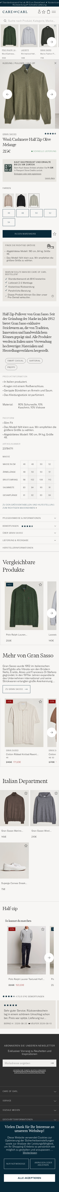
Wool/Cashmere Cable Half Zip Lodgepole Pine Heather (8, 54)
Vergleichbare (19, 566)
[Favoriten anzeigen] (43, 12)
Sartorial (34, 360)
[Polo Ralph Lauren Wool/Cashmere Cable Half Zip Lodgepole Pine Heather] (24, 632)
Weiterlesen (30, 1152)
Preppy (11, 367)
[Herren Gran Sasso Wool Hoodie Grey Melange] (44, 808)
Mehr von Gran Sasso (28, 655)
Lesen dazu (50, 178)
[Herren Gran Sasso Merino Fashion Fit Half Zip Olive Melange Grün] (48, 36)
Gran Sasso (45, 50)
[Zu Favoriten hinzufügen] (39, 585)
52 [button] (50, 213)
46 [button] (9, 213)
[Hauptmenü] (54, 12)
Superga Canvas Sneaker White (14, 883)
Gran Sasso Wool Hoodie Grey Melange (42, 831)
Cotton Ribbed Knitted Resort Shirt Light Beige (21, 754)
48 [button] (22, 213)
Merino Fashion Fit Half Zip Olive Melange (47, 54)
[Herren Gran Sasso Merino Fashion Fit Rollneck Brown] (14, 808)
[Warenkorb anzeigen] (48, 12)
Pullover (19, 63)
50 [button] (36, 213)
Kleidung (7, 63)
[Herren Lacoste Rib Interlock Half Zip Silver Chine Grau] (29, 36)
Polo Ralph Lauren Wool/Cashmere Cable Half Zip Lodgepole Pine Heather (22, 634)
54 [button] (9, 222)
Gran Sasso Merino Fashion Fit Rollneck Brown (12, 831)
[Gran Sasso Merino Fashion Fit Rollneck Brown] (14, 828)
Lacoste (25, 50)
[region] (29, 1014)
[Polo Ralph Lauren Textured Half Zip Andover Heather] (26, 976)
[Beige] (8, 200)
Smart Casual (15, 360)
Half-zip (30, 63)
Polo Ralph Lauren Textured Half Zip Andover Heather (26, 979)
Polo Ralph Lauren (9, 50)
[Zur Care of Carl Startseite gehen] (15, 12)
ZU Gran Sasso (14, 689)
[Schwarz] (21, 200)
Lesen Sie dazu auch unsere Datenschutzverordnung (29, 1071)
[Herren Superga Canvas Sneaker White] (14, 860)
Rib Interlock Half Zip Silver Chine (27, 54)
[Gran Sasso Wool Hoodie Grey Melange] (44, 828)
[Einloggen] (39, 12)
